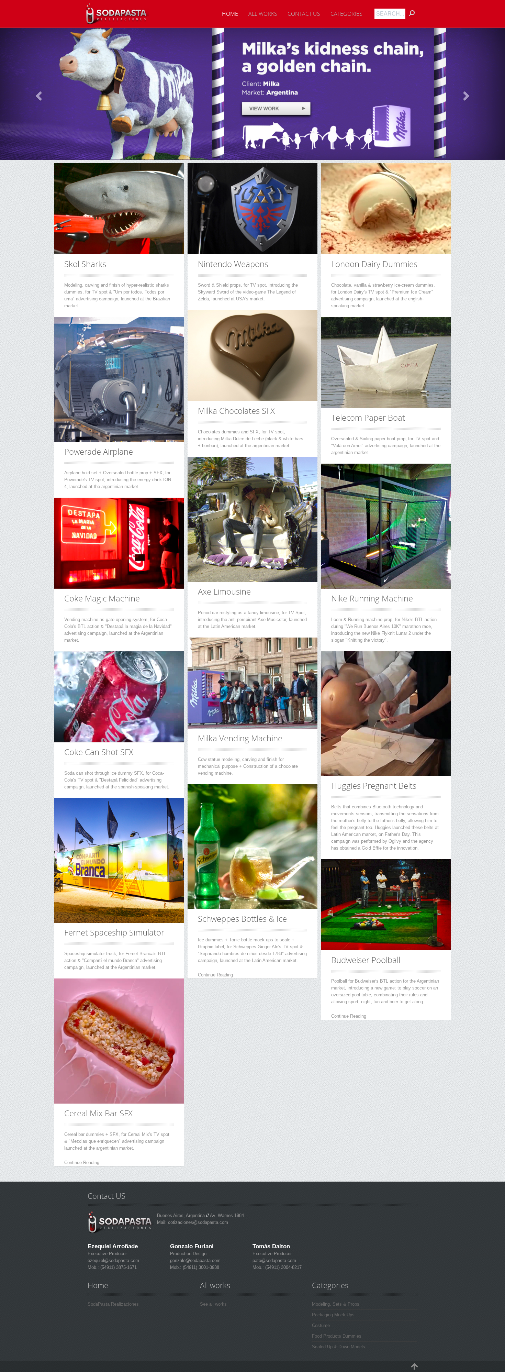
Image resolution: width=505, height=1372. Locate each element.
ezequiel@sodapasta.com (113, 1260)
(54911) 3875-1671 (118, 1267)
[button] (38, 94)
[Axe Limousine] (253, 519)
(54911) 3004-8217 (283, 1267)
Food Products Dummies (336, 1336)
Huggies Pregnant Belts (373, 785)
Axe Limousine (224, 591)
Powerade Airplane (98, 451)
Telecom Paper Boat (368, 417)
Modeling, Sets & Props (335, 1304)
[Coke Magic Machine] (119, 543)
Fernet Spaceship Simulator (114, 932)
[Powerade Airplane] (119, 379)
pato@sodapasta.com (274, 1260)
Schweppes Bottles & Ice (242, 918)
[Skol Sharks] (119, 208)
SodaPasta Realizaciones (113, 1304)
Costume (321, 1325)
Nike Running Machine (372, 598)
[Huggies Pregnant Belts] (252, 94)
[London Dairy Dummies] (386, 208)
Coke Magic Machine (102, 598)
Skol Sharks (85, 263)
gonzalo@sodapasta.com (195, 1260)
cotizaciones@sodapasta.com (198, 1222)
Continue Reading (81, 1162)
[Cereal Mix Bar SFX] (119, 1041)
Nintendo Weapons (233, 263)
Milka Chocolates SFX (236, 410)
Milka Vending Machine (240, 738)
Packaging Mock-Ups (333, 1314)
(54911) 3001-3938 (200, 1267)
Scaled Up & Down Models (338, 1346)
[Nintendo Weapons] (253, 208)
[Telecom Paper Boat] (386, 362)
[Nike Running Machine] (386, 526)
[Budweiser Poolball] (386, 904)
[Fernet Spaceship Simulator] (119, 860)
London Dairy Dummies (374, 263)
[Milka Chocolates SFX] (253, 355)
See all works (213, 1304)
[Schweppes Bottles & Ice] (253, 846)
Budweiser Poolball (365, 959)
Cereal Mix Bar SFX (98, 1113)
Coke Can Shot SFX (98, 751)
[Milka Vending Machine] (253, 683)
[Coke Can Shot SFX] (119, 696)
